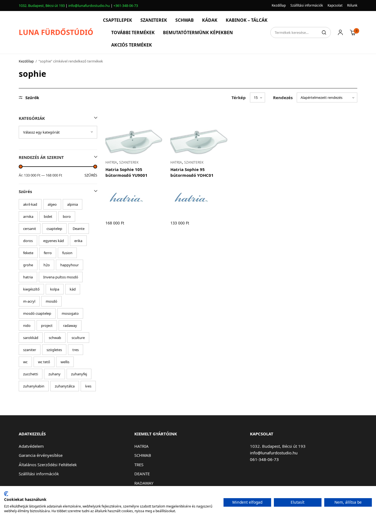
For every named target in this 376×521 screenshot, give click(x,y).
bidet (48, 216)
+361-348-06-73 (125, 5)
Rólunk (352, 5)
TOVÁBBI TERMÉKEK (133, 32)
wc (25, 361)
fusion (67, 252)
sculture (78, 337)
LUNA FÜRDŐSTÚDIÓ (56, 32)
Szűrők (32, 98)
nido (27, 325)
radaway (70, 325)
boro (67, 216)
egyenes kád (53, 240)
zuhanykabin (33, 386)
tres (75, 349)
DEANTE (142, 473)
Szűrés (91, 175)
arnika (28, 216)
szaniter (29, 349)
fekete (28, 252)
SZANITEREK (153, 20)
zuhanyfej (79, 373)
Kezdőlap (279, 5)
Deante (79, 228)
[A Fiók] (340, 32)
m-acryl (29, 301)
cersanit (29, 228)
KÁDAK (209, 20)
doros (28, 240)
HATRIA (111, 162)
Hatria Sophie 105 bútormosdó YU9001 (126, 172)
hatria (28, 277)
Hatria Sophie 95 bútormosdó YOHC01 (192, 172)
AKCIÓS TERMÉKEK (131, 45)
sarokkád (30, 337)
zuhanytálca (65, 386)
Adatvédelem (31, 446)
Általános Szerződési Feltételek (48, 464)
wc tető (44, 361)
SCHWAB (184, 20)
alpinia (72, 204)
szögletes (54, 349)
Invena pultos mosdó (60, 277)
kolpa (54, 289)
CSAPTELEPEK (117, 20)
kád (73, 289)
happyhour (69, 264)
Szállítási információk (306, 5)
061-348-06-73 (264, 459)
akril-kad (30, 204)
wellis (65, 361)
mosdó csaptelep (37, 313)
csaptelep (54, 228)
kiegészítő (31, 289)
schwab (55, 337)
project (47, 325)
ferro (48, 252)
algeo (52, 204)
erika (78, 240)
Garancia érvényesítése (40, 455)
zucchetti (30, 373)
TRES (138, 464)
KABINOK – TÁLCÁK (247, 20)
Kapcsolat (335, 5)
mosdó (51, 301)
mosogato (70, 313)
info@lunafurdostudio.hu (89, 5)
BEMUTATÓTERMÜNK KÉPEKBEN (198, 32)
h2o (46, 264)
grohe (28, 264)
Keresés (324, 32)
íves (88, 386)
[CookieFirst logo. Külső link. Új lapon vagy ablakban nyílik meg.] (6, 493)
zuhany (54, 373)
